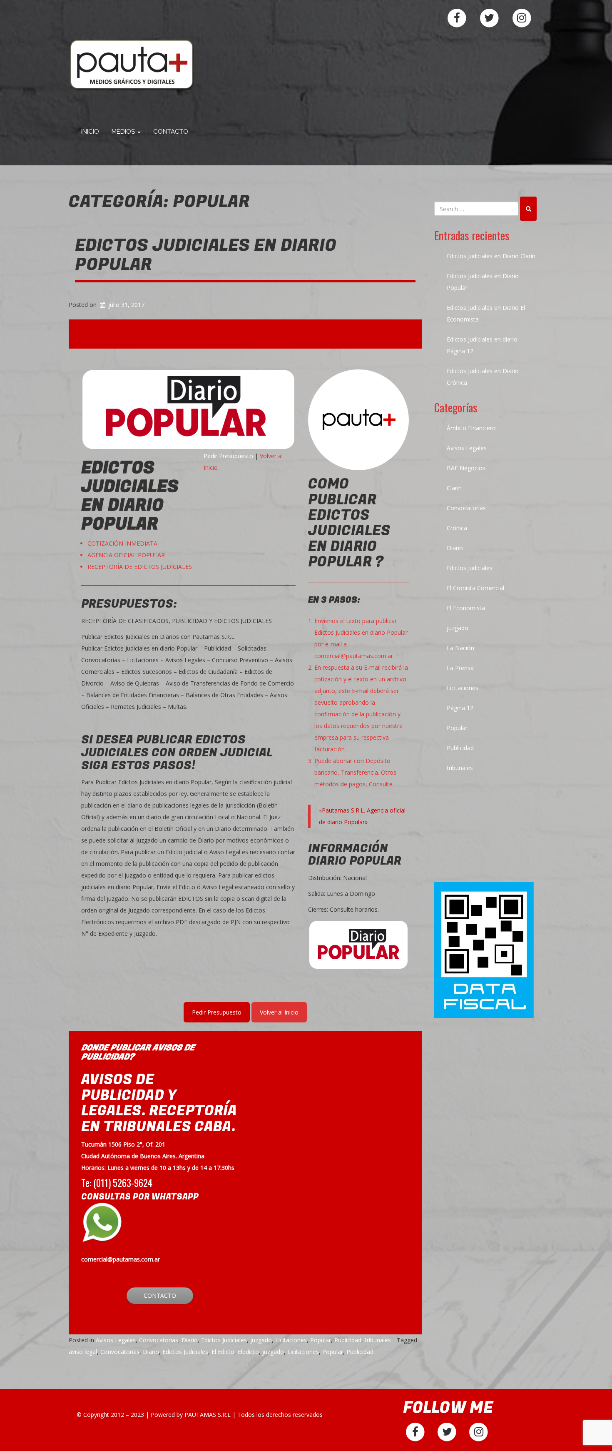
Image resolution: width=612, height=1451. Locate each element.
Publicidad (347, 1340)
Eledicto (248, 1352)
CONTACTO (160, 1295)
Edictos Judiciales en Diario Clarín (491, 256)
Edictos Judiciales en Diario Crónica (483, 376)
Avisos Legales (116, 1340)
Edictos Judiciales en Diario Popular (205, 255)
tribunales (378, 1340)
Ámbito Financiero (471, 428)
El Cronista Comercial (475, 588)
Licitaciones (291, 1340)
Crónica (457, 528)
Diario (190, 1340)
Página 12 (460, 708)
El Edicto (222, 1352)
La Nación (460, 648)
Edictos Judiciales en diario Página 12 (482, 345)
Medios (124, 131)
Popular (320, 1340)
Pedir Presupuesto (228, 456)
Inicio (90, 131)
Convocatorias (158, 1340)
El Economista (466, 608)
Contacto (170, 131)
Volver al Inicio (279, 1012)
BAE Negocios (466, 468)
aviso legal (83, 1352)
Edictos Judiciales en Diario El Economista (486, 313)
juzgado (261, 1340)
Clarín (454, 488)
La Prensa (460, 668)
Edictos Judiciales (224, 1340)
